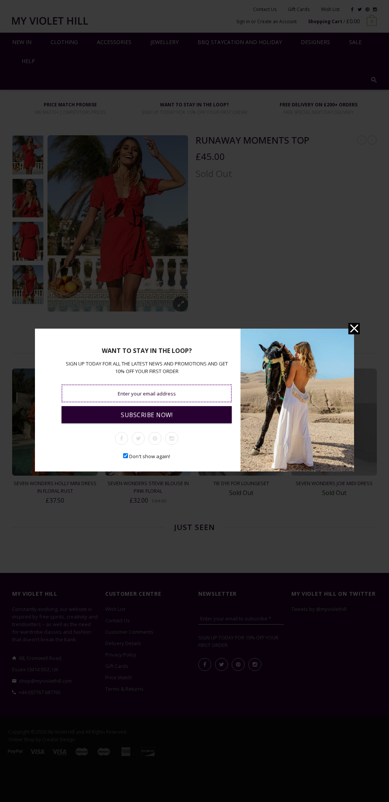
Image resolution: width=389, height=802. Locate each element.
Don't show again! (149, 456)
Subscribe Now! (146, 415)
